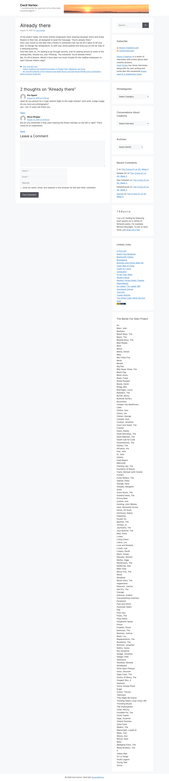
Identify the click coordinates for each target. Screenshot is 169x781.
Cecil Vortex (28, 5)
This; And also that (30, 67)
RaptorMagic (122, 283)
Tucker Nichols (123, 295)
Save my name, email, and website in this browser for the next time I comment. (59, 187)
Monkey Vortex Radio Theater (130, 280)
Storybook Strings (125, 289)
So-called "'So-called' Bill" (129, 286)
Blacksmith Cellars (125, 257)
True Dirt (121, 292)
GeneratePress (98, 777)
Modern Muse (123, 277)
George (120, 194)
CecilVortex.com (126, 51)
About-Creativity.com (129, 48)
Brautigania (122, 260)
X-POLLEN (121, 251)
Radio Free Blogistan (126, 254)
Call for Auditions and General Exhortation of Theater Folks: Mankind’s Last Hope (54, 69)
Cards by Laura (124, 269)
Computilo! (122, 272)
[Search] (145, 25)
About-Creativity (124, 56)
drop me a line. (133, 230)
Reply (22, 113)
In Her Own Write (124, 274)
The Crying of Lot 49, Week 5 (134, 169)
